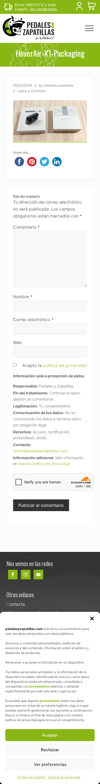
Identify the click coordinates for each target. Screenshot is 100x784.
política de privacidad (65, 365)
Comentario (26, 227)
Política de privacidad (64, 777)
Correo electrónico (33, 319)
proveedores (39, 686)
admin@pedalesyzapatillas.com (40, 450)
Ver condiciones (43, 9)
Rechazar (50, 749)
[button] (92, 618)
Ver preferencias (50, 764)
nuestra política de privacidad (44, 463)
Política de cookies (31, 777)
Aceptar (50, 735)
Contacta (15, 604)
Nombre (23, 296)
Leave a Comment (31, 91)
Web (17, 342)
